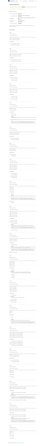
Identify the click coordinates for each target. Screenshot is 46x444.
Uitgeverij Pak (19, 442)
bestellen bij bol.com (16, 122)
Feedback (23, 442)
